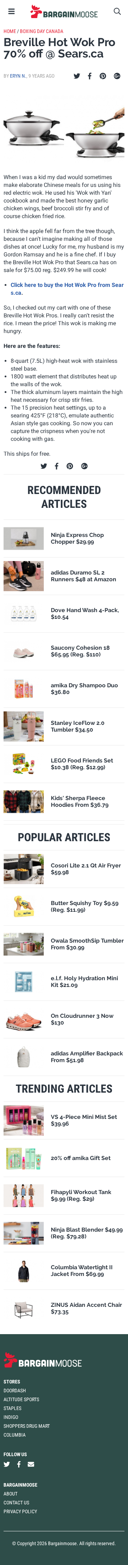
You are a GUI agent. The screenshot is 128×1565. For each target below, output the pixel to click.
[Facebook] (89, 76)
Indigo (11, 1417)
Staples (12, 1408)
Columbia (15, 1435)
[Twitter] (77, 76)
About (10, 1494)
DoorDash (15, 1390)
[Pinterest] (103, 76)
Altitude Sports (21, 1399)
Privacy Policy (20, 1511)
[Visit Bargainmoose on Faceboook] (19, 1464)
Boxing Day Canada (41, 31)
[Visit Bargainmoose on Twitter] (7, 1464)
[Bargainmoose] (64, 11)
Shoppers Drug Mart (27, 1426)
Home (10, 31)
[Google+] (117, 76)
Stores (12, 1381)
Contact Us (16, 1502)
